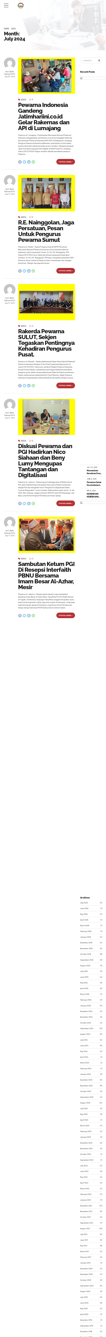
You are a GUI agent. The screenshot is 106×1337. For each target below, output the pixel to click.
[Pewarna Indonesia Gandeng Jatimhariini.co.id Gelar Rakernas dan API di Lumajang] (46, 75)
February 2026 (86, 1309)
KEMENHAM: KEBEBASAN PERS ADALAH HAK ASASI (93, 873)
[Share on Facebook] (20, 162)
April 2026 (84, 1298)
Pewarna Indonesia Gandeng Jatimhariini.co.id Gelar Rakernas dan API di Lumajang (43, 117)
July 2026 (84, 1280)
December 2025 (86, 1320)
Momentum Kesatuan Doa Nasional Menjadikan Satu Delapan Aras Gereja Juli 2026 (94, 472)
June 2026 (84, 1286)
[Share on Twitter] (24, 162)
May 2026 (84, 1292)
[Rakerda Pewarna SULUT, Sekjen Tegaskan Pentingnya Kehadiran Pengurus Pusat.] (46, 302)
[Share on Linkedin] (29, 162)
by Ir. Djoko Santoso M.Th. (9, 72)
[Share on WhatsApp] (33, 162)
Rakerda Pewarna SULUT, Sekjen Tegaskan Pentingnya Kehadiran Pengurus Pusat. (46, 343)
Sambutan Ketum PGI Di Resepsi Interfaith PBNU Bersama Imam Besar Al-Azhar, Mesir (46, 576)
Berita (23, 99)
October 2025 (85, 1332)
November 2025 (86, 1326)
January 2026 (85, 1315)
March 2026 (84, 1303)
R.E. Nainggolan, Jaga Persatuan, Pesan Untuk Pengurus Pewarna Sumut (46, 231)
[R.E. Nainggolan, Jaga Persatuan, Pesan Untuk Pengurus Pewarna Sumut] (46, 193)
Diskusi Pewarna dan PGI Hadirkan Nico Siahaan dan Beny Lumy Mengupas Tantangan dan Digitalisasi (45, 460)
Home (6, 28)
